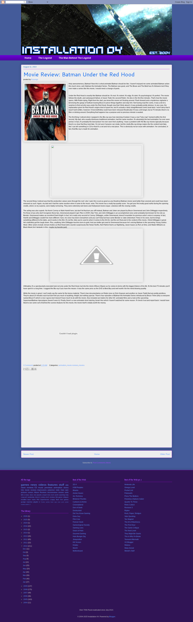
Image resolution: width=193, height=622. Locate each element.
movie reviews (72, 365)
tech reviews (50, 497)
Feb (24, 579)
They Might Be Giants (132, 534)
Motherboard (78, 551)
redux (27, 495)
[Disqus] (96, 410)
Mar (24, 575)
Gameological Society (81, 525)
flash (57, 499)
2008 (25, 589)
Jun (24, 565)
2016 (25, 526)
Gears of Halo (78, 531)
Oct (24, 552)
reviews (30, 487)
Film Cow (76, 519)
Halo (62, 490)
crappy (52, 499)
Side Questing (129, 516)
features (53, 484)
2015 (25, 529)
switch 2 (28, 504)
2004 (25, 603)
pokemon (51, 490)
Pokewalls (128, 493)
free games (64, 499)
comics (43, 497)
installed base (26, 499)
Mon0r (75, 548)
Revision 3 (128, 508)
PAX (38, 499)
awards (39, 495)
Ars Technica (78, 496)
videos (42, 484)
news (34, 484)
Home (28, 57)
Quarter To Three (130, 502)
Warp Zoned (129, 548)
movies (81, 365)
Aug (24, 559)
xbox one (33, 495)
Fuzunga (34, 79)
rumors (30, 492)
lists (22, 490)
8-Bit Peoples (78, 487)
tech (52, 495)
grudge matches (26, 502)
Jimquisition (77, 539)
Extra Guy (76, 516)
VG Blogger (128, 542)
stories (66, 488)
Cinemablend (78, 505)
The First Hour (129, 525)
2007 (25, 593)
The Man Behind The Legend (75, 57)
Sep (24, 556)
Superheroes (44, 499)
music (40, 487)
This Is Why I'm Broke (132, 536)
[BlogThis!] (27, 369)
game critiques (63, 497)
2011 (25, 543)
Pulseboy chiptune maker (134, 499)
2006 (25, 596)
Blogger (112, 617)
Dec (24, 549)
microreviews (52, 492)
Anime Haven (78, 493)
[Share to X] (30, 369)
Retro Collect (129, 505)
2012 (25, 539)
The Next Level (130, 531)
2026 (25, 516)
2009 (25, 586)
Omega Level (129, 487)
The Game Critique (131, 528)
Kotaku (75, 545)
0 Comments (28, 365)
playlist (35, 502)
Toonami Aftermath (131, 539)
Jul (24, 562)
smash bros (46, 495)
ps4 (25, 497)
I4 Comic (42, 502)
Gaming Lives (78, 528)
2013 (25, 536)
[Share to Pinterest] (35, 369)
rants (67, 492)
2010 (25, 546)
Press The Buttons (131, 496)
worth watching (60, 495)
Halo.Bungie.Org (79, 536)
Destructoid (77, 511)
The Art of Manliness (132, 522)
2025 (25, 520)
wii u (23, 495)
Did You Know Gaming (81, 513)
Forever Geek (78, 522)
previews (48, 487)
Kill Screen (77, 542)
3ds (56, 497)
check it (37, 497)
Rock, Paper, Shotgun (132, 513)
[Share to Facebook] (32, 369)
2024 (25, 523)
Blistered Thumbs (79, 499)
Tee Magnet (129, 519)
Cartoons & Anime (80, 502)
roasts (23, 504)
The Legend (45, 57)
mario (34, 499)
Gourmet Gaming (79, 534)
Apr (24, 572)
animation (62, 365)
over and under (63, 502)
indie (58, 490)
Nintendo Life (129, 485)
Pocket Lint (128, 490)
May (25, 569)
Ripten (127, 511)
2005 (25, 599)
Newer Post (28, 454)
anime (48, 502)
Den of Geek (77, 508)
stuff (61, 484)
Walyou (127, 545)
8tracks (75, 490)
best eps (54, 502)
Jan (24, 582)
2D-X (75, 485)
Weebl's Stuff (129, 551)
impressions (42, 490)
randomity (31, 497)
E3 (36, 487)
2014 (25, 533)
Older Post (165, 454)
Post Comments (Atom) (102, 463)
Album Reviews (40, 492)
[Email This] (24, 369)
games (25, 484)
